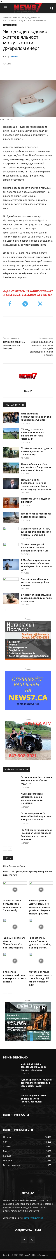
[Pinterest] (30, 72)
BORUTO (7, 871)
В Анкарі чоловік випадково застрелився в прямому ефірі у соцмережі (36, 598)
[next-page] (10, 610)
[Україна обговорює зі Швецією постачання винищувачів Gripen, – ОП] (11, 548)
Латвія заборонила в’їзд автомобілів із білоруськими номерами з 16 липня (36, 467)
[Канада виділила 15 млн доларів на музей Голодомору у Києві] (10, 1099)
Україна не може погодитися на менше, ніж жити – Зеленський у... (36, 451)
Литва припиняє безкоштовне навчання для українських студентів (36, 416)
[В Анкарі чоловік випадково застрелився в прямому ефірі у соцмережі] (11, 598)
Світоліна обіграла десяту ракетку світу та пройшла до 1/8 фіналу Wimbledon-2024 (40, 978)
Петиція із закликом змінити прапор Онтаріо (14, 345)
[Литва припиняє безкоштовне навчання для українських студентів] (11, 417)
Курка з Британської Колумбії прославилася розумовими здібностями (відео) (36, 1082)
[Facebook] (16, 72)
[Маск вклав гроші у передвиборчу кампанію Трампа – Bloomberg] (10, 1068)
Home (22, 866)
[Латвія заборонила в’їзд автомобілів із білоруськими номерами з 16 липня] (11, 468)
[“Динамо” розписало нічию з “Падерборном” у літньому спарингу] (15, 927)
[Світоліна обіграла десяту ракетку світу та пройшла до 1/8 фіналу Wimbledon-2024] (41, 961)
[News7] (28, 376)
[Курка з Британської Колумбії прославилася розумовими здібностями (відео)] (10, 1083)
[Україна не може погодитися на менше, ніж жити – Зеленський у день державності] (11, 452)
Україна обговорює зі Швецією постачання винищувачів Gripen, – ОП (34, 547)
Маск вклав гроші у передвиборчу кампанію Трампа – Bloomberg (34, 1067)
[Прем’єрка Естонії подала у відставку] (11, 502)
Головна (7, 17)
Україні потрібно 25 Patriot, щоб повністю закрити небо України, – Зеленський (36, 531)
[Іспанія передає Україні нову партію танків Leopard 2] (11, 517)
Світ (14, 25)
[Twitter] (23, 72)
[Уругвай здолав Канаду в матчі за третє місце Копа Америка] (11, 583)
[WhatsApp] (37, 72)
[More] (45, 72)
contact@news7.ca (33, 1217)
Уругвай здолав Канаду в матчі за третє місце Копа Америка (35, 582)
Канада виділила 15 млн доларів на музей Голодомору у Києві (34, 1098)
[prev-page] (5, 610)
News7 (14, 56)
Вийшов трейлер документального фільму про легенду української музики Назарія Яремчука (39, 907)
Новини (16, 17)
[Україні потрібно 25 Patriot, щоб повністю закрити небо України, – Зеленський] (11, 532)
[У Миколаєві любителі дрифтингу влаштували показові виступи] (15, 961)
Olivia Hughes (9, 866)
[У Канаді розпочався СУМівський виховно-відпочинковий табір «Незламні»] (11, 433)
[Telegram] (25, 304)
